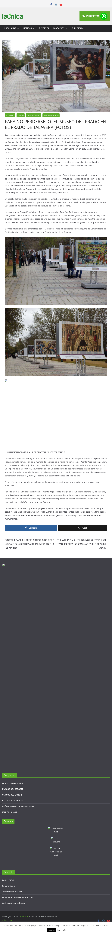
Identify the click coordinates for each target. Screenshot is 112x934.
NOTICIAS (27, 28)
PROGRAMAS (10, 28)
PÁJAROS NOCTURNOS (12, 800)
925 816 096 (16, 891)
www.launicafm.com (16, 903)
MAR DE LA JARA (9, 812)
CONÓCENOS (58, 28)
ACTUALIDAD (10, 115)
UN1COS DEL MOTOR (12, 794)
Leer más (61, 930)
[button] (17, 28)
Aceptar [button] (51, 930)
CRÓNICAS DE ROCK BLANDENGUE (18, 806)
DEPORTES (44, 28)
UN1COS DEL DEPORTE (12, 789)
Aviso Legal (7, 920)
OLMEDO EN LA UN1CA (12, 783)
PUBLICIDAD (77, 28)
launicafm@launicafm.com (20, 897)
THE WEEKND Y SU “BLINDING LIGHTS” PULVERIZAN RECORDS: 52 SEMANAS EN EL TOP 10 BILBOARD (82, 544)
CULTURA (20, 115)
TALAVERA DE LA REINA (51, 115)
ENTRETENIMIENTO (33, 115)
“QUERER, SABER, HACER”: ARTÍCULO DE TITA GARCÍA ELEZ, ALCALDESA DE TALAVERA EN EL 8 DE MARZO (29, 544)
